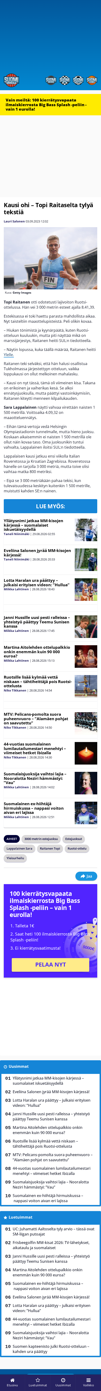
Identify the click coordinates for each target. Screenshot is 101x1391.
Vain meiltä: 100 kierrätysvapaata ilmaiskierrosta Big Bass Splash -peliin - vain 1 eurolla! (46, 104)
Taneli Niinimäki (16, 534)
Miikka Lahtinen (16, 589)
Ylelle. (9, 354)
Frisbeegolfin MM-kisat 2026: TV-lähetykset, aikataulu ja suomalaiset (51, 1245)
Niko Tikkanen (15, 690)
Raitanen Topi (50, 848)
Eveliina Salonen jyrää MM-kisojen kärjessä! (37, 553)
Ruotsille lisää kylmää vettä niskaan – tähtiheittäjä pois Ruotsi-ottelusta (38, 681)
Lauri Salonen (14, 221)
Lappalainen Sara (19, 848)
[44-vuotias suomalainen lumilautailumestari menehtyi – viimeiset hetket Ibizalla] (86, 753)
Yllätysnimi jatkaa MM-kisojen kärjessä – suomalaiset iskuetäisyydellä (33, 525)
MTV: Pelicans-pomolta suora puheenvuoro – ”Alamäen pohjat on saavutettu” (36, 718)
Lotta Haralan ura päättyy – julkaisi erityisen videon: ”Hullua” (37, 582)
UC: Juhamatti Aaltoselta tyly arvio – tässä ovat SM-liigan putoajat (53, 1231)
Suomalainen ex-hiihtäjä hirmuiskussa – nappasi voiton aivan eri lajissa (34, 808)
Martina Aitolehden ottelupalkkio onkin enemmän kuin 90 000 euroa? (37, 652)
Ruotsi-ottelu (77, 848)
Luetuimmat (20, 1217)
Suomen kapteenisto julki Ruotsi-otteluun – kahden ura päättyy (51, 1349)
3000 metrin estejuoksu (41, 839)
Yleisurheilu (15, 858)
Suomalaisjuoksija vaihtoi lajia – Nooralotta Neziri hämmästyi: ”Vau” (35, 778)
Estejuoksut (73, 839)
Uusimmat (19, 1066)
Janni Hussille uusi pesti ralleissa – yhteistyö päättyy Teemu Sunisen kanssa (37, 622)
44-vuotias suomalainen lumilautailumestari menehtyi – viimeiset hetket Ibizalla (35, 748)
